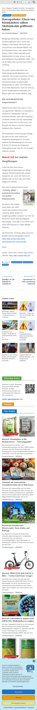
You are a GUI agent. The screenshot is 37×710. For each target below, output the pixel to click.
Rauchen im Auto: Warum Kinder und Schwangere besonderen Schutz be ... (9, 356)
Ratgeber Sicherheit (18, 8)
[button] (34, 661)
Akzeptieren (18, 692)
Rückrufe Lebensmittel (11, 434)
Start (3, 8)
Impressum (30, 707)
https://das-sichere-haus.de (19, 255)
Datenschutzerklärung (20, 707)
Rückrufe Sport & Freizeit (12, 568)
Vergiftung (5, 264)
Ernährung (8, 477)
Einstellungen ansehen (18, 703)
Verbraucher (16, 477)
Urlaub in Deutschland (11, 520)
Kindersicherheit (27, 262)
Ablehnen (18, 697)
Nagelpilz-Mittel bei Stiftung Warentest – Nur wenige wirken (27, 356)
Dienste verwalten (18, 686)
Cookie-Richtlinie (8, 707)
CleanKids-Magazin (11, 33)
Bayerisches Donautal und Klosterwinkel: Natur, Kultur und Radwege (15, 528)
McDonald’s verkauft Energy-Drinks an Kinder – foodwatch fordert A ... (9, 313)
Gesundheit (7, 15)
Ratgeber (9, 8)
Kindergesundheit (17, 262)
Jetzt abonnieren (11, 399)
